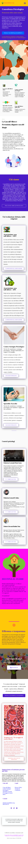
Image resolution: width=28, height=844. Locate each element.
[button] (25, 3)
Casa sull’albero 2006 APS (19, 107)
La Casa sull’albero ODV (8, 89)
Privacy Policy (18, 787)
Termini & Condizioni (17, 789)
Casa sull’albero (7, 787)
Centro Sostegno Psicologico (7, 789)
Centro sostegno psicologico (19, 90)
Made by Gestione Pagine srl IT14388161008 (14, 838)
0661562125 (6, 804)
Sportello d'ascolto (7, 105)
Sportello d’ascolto (7, 791)
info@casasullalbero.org (9, 803)
